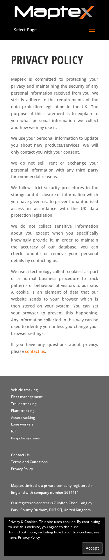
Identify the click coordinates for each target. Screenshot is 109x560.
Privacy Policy (22, 468)
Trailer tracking (24, 403)
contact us (35, 351)
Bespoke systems (25, 438)
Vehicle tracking (24, 389)
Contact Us (20, 454)
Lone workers (22, 424)
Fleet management (27, 396)
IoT (13, 431)
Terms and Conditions (29, 461)
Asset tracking (23, 417)
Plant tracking (23, 410)
